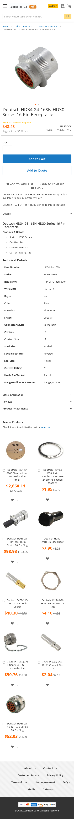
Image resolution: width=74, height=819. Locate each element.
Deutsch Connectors (48, 26)
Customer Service (28, 775)
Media (31, 789)
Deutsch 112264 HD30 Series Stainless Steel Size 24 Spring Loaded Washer (52, 476)
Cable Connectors (23, 26)
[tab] (37, 213)
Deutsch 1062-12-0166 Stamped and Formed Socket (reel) (17, 474)
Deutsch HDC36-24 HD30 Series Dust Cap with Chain (17, 665)
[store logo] (23, 6)
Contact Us (50, 768)
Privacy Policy (55, 775)
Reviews (7, 401)
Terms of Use (19, 782)
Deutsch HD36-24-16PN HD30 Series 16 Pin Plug (17, 727)
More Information (13, 394)
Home (6, 26)
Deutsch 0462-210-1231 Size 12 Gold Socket (17, 603)
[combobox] (37, 16)
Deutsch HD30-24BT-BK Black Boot (52, 540)
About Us (30, 768)
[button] (53, 6)
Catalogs (48, 789)
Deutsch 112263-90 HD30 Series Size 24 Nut (52, 603)
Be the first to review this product (17, 122)
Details (7, 213)
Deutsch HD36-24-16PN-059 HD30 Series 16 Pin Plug (17, 542)
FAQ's (66, 782)
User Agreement (45, 782)
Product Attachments (15, 408)
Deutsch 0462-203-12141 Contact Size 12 (52, 665)
